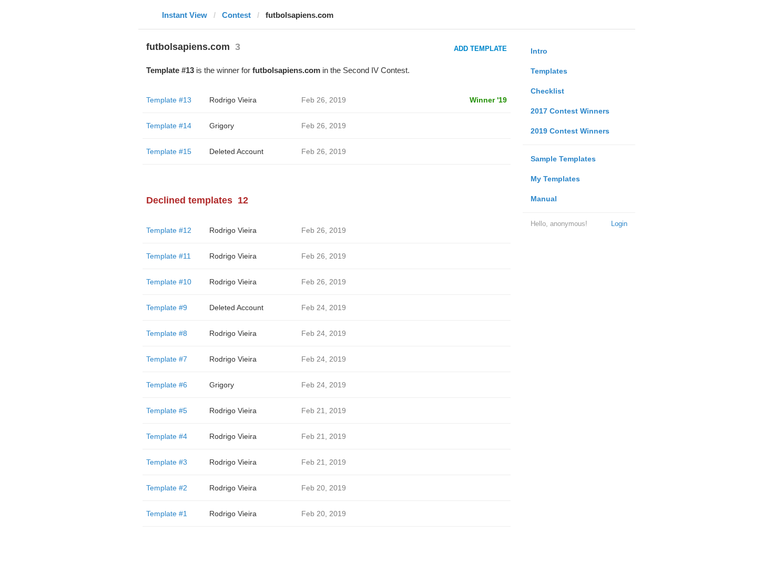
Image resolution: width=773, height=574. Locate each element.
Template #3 (166, 462)
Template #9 (166, 307)
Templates (549, 71)
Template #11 (168, 256)
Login (619, 224)
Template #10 (168, 282)
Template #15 (168, 151)
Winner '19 (488, 100)
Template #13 (168, 100)
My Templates (555, 179)
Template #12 (168, 230)
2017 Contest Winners (570, 111)
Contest (236, 15)
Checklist (547, 91)
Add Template (480, 49)
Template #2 (166, 488)
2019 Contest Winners (570, 131)
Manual (544, 198)
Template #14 (168, 125)
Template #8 (166, 333)
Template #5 (166, 410)
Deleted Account (236, 151)
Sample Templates (563, 159)
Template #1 (166, 513)
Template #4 (166, 436)
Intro (539, 51)
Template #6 (166, 385)
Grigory (221, 125)
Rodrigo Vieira (233, 100)
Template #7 (166, 359)
